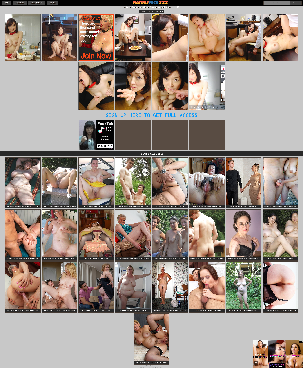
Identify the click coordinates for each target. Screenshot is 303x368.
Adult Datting (36, 3)
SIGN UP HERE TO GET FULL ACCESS (151, 115)
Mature (151, 11)
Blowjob (143, 11)
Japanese (159, 11)
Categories (20, 3)
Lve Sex (52, 3)
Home (6, 3)
